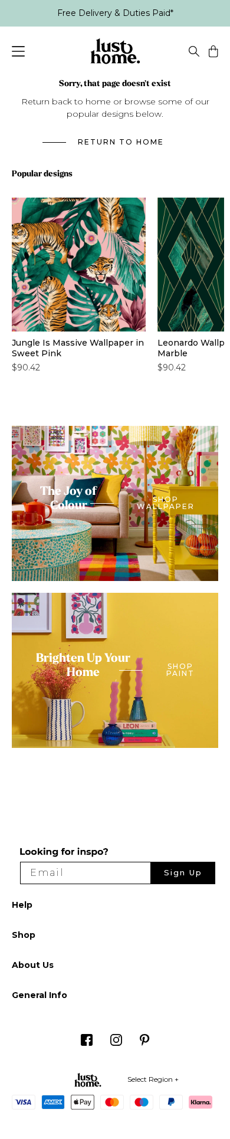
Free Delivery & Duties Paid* (115, 13)
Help (22, 905)
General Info (39, 995)
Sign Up (183, 872)
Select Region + (153, 1079)
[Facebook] (87, 1043)
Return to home (121, 142)
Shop (23, 935)
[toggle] (194, 53)
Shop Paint (180, 670)
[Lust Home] (115, 53)
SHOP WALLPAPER (166, 503)
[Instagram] (116, 1043)
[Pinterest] (145, 1043)
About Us (33, 965)
